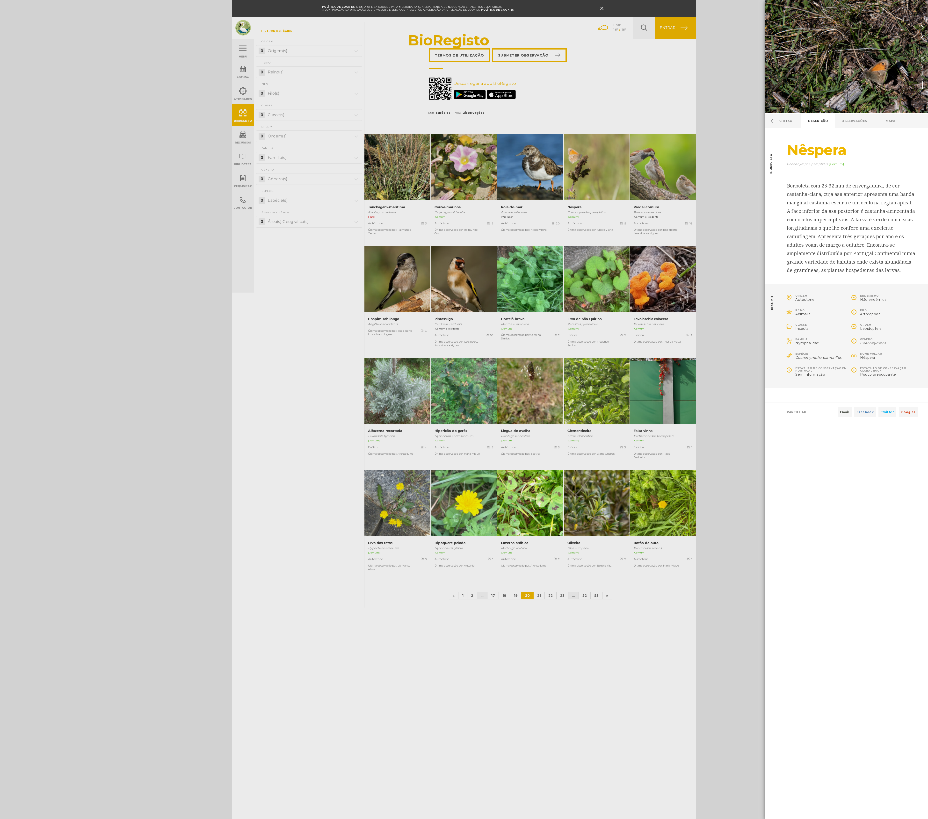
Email (844, 412)
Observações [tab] (854, 121)
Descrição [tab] (818, 121)
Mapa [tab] (890, 121)
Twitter (887, 412)
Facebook (865, 412)
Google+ (908, 412)
